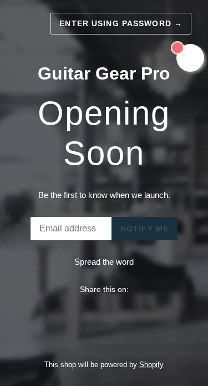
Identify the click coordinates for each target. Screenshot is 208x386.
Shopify (151, 364)
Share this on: (104, 289)
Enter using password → (120, 23)
